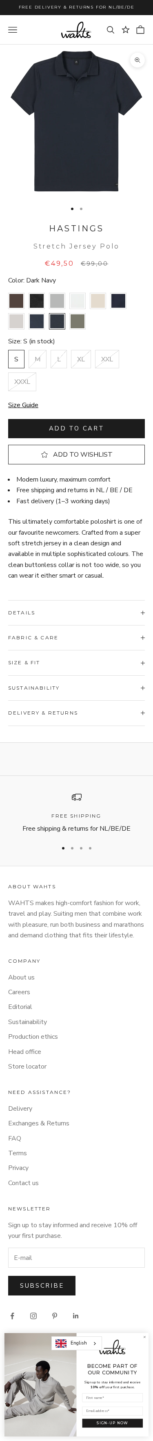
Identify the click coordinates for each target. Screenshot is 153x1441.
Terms (17, 1153)
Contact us (23, 1183)
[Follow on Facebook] (12, 1316)
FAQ (14, 1138)
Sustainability (27, 1021)
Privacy (18, 1167)
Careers (19, 992)
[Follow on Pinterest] (55, 1316)
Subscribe (42, 1286)
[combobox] (76, 1343)
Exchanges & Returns (38, 1123)
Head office (24, 1051)
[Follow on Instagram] (33, 1316)
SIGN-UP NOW (112, 1423)
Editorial (20, 1006)
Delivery (20, 1108)
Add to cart (76, 428)
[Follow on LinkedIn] (76, 1316)
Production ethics (33, 1036)
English (79, 1343)
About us (21, 977)
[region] (76, 813)
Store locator (27, 1066)
